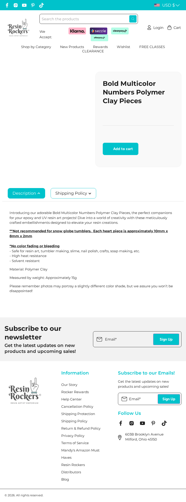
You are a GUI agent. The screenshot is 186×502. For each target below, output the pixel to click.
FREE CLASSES (152, 47)
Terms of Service (75, 443)
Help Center (71, 399)
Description (24, 193)
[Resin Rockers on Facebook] (7, 5)
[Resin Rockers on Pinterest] (32, 5)
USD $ (168, 5)
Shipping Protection (78, 414)
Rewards (100, 47)
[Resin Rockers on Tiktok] (41, 5)
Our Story (69, 385)
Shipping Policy (71, 193)
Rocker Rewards (75, 392)
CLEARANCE (93, 51)
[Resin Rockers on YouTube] (24, 5)
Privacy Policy (72, 436)
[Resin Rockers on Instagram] (15, 5)
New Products (72, 47)
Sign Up (166, 339)
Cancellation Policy (77, 407)
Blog (65, 479)
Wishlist (123, 47)
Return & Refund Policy (80, 428)
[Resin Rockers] (18, 27)
